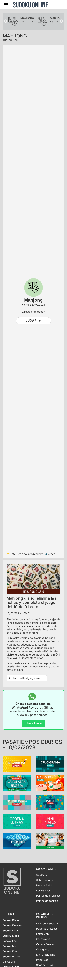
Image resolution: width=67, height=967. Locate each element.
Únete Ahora (34, 723)
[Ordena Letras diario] (17, 821)
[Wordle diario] (17, 782)
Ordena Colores (45, 944)
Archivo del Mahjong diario (25, 678)
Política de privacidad (48, 895)
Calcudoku (9, 961)
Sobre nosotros (45, 880)
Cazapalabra (43, 939)
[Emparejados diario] (17, 802)
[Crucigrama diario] (50, 763)
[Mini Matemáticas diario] (50, 821)
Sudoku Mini (10, 946)
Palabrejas (42, 959)
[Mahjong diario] (50, 782)
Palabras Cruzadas (47, 928)
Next (61, 21)
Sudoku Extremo (12, 925)
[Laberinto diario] (17, 840)
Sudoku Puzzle (11, 956)
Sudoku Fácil (10, 940)
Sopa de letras (44, 964)
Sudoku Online (30, 4)
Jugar (30, 320)
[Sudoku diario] (50, 840)
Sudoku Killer (10, 951)
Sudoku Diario (11, 920)
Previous (5, 21)
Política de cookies (47, 900)
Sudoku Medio (11, 935)
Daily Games (43, 890)
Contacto (41, 874)
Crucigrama (42, 949)
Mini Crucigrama (45, 954)
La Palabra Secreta (47, 923)
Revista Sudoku (45, 885)
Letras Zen (42, 933)
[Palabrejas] (17, 763)
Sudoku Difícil (10, 930)
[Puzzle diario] (50, 802)
